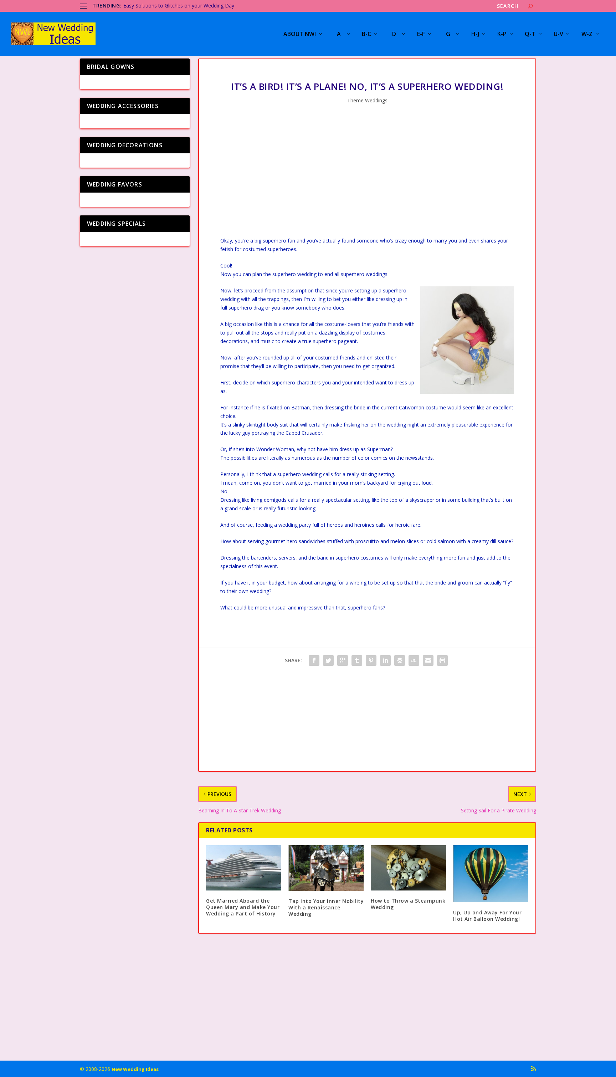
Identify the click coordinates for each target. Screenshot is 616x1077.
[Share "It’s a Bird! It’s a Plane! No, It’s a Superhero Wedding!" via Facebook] (314, 660)
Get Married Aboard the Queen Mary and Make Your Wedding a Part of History (242, 907)
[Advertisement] (367, 176)
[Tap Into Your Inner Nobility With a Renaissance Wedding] (326, 868)
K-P (502, 34)
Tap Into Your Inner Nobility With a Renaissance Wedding (326, 907)
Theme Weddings (367, 100)
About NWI (299, 34)
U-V (558, 34)
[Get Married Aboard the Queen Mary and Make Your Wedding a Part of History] (243, 867)
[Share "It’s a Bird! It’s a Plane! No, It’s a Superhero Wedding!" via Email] (428, 660)
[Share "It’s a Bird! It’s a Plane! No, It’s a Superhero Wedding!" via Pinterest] (371, 660)
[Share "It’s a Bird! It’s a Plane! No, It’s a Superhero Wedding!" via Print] (442, 660)
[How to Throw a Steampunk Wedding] (408, 867)
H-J (475, 34)
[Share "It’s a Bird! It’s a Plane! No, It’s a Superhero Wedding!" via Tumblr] (357, 660)
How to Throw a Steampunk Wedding (408, 903)
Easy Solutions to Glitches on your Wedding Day (178, 5)
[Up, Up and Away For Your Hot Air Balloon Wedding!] (490, 873)
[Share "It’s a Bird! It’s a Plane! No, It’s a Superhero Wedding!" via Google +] (342, 660)
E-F (421, 34)
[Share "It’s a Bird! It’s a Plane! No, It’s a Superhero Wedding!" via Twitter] (328, 660)
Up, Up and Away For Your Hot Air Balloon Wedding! (487, 915)
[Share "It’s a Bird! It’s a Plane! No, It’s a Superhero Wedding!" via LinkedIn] (385, 660)
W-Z (586, 34)
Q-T (530, 34)
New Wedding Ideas (135, 1069)
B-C (366, 34)
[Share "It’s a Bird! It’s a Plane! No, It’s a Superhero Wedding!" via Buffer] (399, 660)
